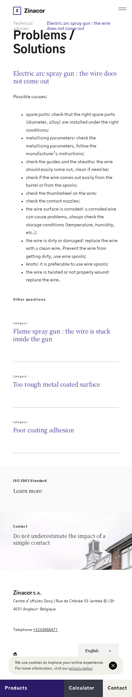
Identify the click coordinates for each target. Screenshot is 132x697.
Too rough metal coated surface (56, 384)
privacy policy (81, 668)
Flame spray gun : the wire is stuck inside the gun (61, 335)
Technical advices (23, 26)
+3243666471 (45, 630)
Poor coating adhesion (43, 430)
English (91, 651)
